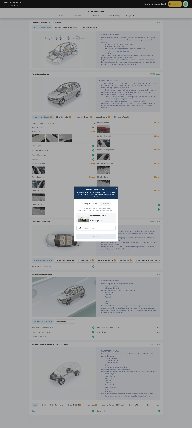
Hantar (96, 236)
